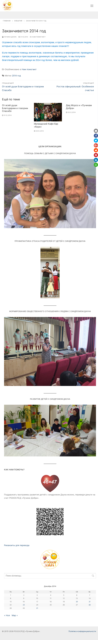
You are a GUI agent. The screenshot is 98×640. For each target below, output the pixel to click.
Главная (7, 21)
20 (77, 602)
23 (24, 605)
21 (89, 602)
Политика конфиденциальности (82, 631)
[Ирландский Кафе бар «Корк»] (48, 112)
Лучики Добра (10, 37)
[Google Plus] (96, 145)
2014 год (16, 75)
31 (37, 608)
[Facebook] (96, 136)
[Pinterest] (96, 155)
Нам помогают (38, 37)
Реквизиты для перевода (16, 545)
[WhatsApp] (96, 165)
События (18, 21)
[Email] (96, 131)
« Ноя (7, 615)
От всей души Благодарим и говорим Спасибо (15, 108)
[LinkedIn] (96, 160)
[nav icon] (92, 5)
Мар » (15, 615)
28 (90, 605)
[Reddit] (96, 150)
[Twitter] (96, 140)
